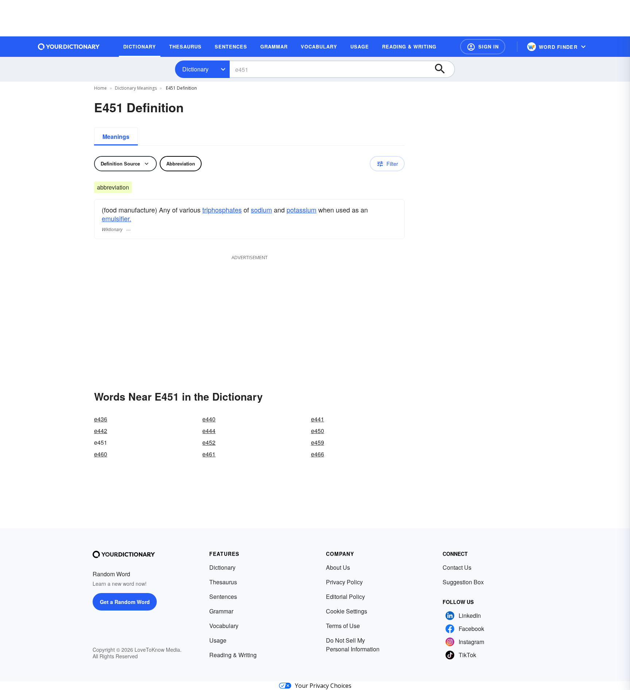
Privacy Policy (344, 582)
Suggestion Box (463, 582)
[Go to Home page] (69, 46)
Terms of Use (343, 625)
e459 (317, 442)
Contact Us (457, 567)
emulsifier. (116, 218)
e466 (317, 454)
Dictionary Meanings (136, 88)
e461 (208, 454)
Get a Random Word (125, 601)
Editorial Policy (345, 596)
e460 (100, 454)
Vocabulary (223, 625)
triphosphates (222, 209)
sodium (261, 209)
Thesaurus (223, 582)
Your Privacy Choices (323, 686)
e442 (100, 430)
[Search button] (443, 69)
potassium (301, 209)
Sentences (223, 596)
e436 (100, 419)
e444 (208, 430)
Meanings (115, 136)
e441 (317, 419)
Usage (217, 640)
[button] (482, 46)
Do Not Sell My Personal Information (353, 644)
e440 (208, 419)
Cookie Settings (346, 611)
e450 (317, 430)
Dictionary (195, 69)
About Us (338, 567)
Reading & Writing (233, 655)
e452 (208, 442)
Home (100, 88)
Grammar (221, 611)
